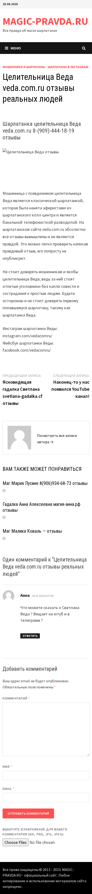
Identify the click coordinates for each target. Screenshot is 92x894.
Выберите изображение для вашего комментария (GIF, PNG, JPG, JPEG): (35, 831)
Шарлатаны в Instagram (68, 67)
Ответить (30, 636)
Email (9, 789)
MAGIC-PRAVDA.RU (45, 21)
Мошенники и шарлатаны (24, 67)
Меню (16, 48)
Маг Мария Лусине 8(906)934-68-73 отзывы (45, 483)
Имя (7, 766)
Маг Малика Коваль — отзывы (32, 531)
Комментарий (16, 698)
